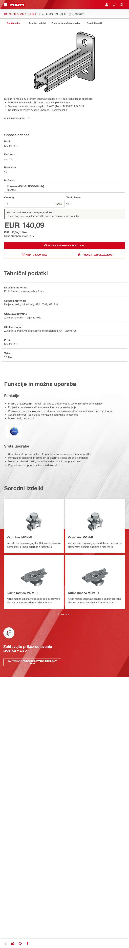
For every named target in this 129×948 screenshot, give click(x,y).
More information (14, 118)
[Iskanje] (121, 4)
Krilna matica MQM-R (22, 593)
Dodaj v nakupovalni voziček (66, 245)
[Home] (17, 5)
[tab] (13, 23)
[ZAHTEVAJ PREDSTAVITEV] (12, 943)
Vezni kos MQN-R (19, 537)
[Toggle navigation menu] (5, 4)
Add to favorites (36, 254)
